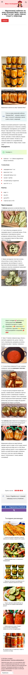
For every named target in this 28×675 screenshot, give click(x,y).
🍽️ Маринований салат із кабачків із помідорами (13, 560)
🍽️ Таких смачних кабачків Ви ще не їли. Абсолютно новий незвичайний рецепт (13, 604)
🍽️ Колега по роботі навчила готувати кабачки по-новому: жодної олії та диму (14, 538)
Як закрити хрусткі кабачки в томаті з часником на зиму (13, 650)
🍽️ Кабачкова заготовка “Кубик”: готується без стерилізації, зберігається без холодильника (12, 627)
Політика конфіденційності (17, 660)
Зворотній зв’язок (5, 660)
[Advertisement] (14, 41)
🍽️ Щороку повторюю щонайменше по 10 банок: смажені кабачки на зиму (13, 581)
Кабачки (5, 20)
